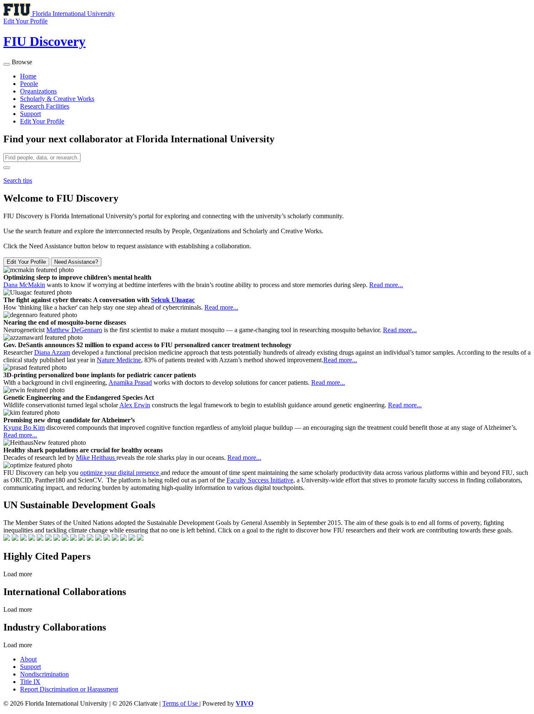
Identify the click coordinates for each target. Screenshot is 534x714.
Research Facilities (44, 106)
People (29, 83)
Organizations (38, 91)
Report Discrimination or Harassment (69, 689)
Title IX (30, 681)
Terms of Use (180, 703)
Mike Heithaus (96, 457)
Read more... (386, 284)
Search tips (17, 180)
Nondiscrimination (44, 674)
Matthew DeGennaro (74, 329)
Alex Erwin (134, 405)
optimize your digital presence (120, 472)
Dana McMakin (24, 284)
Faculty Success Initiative (260, 480)
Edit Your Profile (42, 121)
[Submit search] (6, 168)
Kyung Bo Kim (24, 427)
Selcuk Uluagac (173, 299)
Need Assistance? (76, 262)
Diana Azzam (52, 352)
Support (30, 113)
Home (28, 76)
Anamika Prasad (130, 382)
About (28, 659)
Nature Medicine (119, 359)
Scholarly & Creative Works (57, 98)
